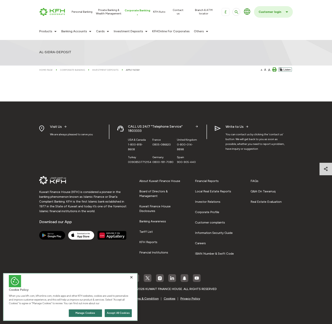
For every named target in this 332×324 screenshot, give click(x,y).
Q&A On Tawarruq (263, 191)
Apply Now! (133, 70)
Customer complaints (210, 222)
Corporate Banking (72, 70)
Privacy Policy (190, 298)
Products (45, 31)
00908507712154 (139, 162)
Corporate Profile (207, 212)
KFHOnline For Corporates (171, 31)
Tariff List (146, 231)
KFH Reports (148, 242)
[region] (70, 297)
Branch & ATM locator (203, 11)
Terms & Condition (145, 298)
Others (199, 31)
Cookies (169, 298)
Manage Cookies (85, 313)
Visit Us (56, 127)
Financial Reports (207, 181)
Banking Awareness (152, 221)
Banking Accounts (74, 31)
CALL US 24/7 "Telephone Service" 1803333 (155, 129)
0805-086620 (161, 144)
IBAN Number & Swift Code (214, 253)
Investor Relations (207, 202)
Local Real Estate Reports (213, 191)
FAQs (254, 181)
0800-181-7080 (162, 162)
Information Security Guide (214, 233)
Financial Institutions (153, 252)
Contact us (178, 11)
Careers (200, 243)
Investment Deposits (128, 31)
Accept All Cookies (118, 313)
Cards (100, 31)
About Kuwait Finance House (159, 181)
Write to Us (234, 127)
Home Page (46, 70)
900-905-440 (186, 162)
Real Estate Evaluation (266, 202)
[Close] (131, 277)
